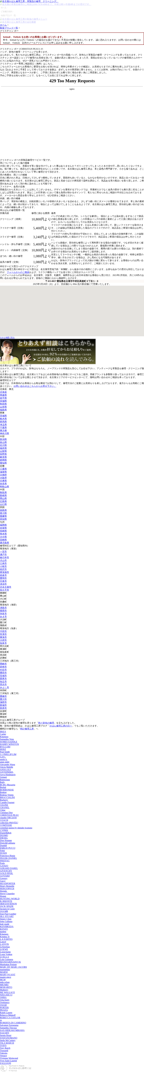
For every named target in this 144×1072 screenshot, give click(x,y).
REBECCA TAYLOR (10, 1017)
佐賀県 (3, 528)
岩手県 (3, 398)
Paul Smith (5, 752)
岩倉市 (3, 575)
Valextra (3, 1053)
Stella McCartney (7, 1040)
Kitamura (4, 736)
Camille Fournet (7, 802)
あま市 (3, 616)
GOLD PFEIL (6, 873)
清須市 (3, 584)
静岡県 (3, 460)
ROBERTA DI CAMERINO (13, 1023)
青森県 (3, 395)
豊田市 (3, 672)
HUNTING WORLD (10, 898)
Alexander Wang (7, 764)
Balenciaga (5, 779)
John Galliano (6, 921)
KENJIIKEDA (7, 926)
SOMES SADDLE (8, 741)
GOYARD (5, 876)
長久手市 (4, 590)
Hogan (3, 896)
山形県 (3, 407)
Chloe (2, 810)
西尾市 (3, 678)
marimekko (5, 969)
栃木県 (3, 418)
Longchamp (5, 952)
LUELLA (4, 957)
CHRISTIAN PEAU (9, 815)
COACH (4, 820)
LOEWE (4, 949)
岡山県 (3, 498)
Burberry (4, 800)
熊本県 (3, 534)
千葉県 (3, 427)
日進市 (3, 581)
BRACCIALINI (7, 797)
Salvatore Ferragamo (9, 1025)
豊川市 (3, 699)
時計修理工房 (27, 729)
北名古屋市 (5, 587)
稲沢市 (3, 569)
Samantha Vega (7, 739)
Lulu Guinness (6, 959)
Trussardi (4, 1050)
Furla (2, 863)
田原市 (3, 708)
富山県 (3, 442)
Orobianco (4, 1002)
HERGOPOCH (7, 888)
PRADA (4, 1010)
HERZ (3, 749)
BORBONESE (7, 790)
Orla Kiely (4, 1000)
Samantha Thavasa (8, 1028)
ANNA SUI (5, 769)
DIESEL (4, 838)
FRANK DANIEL (8, 858)
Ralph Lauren (6, 1012)
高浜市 (3, 684)
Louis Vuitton (6, 954)
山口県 (3, 504)
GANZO (4, 866)
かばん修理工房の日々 (61, 726)
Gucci (2, 881)
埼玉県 (3, 424)
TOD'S (3, 1045)
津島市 (3, 607)
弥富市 (3, 613)
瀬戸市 (3, 554)
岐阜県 (3, 457)
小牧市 (3, 566)
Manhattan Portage (8, 964)
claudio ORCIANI (8, 817)
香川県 (3, 513)
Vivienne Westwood (9, 1058)
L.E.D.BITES (6, 939)
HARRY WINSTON (9, 744)
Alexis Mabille (6, 767)
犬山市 (3, 560)
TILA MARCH (7, 1043)
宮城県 (3, 401)
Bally (2, 782)
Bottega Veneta (7, 795)
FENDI (3, 853)
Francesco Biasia (7, 855)
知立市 (3, 681)
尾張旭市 (4, 572)
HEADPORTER (7, 883)
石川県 (3, 445)
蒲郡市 (3, 702)
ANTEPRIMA (6, 772)
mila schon (5, 982)
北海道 (3, 392)
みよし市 (4, 687)
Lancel (3, 941)
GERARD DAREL (9, 868)
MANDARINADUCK (10, 962)
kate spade (4, 924)
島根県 (3, 495)
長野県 (3, 454)
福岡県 (3, 525)
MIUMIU (4, 985)
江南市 (3, 563)
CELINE (4, 805)
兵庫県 (3, 480)
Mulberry (4, 990)
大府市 (3, 640)
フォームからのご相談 (18, 272)
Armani (3, 777)
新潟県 (3, 439)
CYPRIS (4, 830)
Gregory (3, 878)
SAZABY (4, 1033)
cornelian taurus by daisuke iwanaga (16, 828)
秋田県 (3, 404)
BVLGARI (5, 747)
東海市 (3, 637)
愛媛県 (3, 516)
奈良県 (3, 483)
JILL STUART (7, 916)
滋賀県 (3, 472)
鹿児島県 (4, 542)
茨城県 (3, 415)
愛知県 (3, 463)
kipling (3, 931)
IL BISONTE (6, 901)
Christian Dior (6, 812)
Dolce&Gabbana (7, 843)
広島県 (3, 501)
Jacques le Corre (7, 909)
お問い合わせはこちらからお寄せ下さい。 (35, 386)
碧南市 (3, 667)
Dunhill (3, 845)
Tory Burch (5, 1048)
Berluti (3, 787)
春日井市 (4, 557)
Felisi (2, 850)
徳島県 (3, 510)
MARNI (4, 972)
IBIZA (3, 731)
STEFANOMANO (8, 1038)
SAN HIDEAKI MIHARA (12, 1030)
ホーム (3, 25)
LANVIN (4, 944)
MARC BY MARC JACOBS (13, 967)
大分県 (3, 537)
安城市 (3, 675)
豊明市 (3, 578)
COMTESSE (6, 825)
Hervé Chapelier (7, 893)
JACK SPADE (7, 906)
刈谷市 (3, 669)
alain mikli (4, 762)
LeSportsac (5, 947)
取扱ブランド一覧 (9, 28)
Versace (3, 1055)
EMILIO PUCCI (7, 848)
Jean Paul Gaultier (8, 914)
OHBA (3, 997)
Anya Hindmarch (7, 774)
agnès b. (3, 759)
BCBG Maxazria (7, 785)
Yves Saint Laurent (8, 1060)
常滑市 (3, 634)
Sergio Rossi (5, 1035)
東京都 (3, 430)
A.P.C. (3, 757)
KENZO (4, 929)
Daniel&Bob (5, 833)
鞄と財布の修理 (46, 723)
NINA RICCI (6, 995)
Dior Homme (6, 840)
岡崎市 (3, 664)
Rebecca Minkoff (7, 1015)
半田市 (3, 631)
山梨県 (3, 451)
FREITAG (5, 860)
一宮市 (3, 551)
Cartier (3, 734)
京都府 (3, 475)
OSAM (3, 1005)
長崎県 (3, 531)
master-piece (5, 977)
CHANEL (4, 807)
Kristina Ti (4, 936)
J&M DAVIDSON (8, 904)
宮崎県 (3, 540)
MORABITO (6, 987)
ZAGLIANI (5, 1063)
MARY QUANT (7, 974)
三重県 (3, 469)
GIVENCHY (6, 871)
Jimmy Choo (5, 919)
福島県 (3, 410)
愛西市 (3, 610)
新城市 (3, 705)
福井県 (3, 448)
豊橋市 (3, 696)
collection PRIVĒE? (9, 823)
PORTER (4, 1007)
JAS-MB (4, 911)
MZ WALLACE (7, 992)
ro (1, 1020)
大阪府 (3, 478)
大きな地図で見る (7, 337)
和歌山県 (4, 486)
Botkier (3, 792)
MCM (2, 979)
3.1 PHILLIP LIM (8, 754)
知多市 (3, 643)
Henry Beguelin (7, 886)
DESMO (4, 835)
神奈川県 (4, 433)
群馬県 (3, 421)
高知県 (3, 519)
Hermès (3, 891)
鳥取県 (3, 492)
